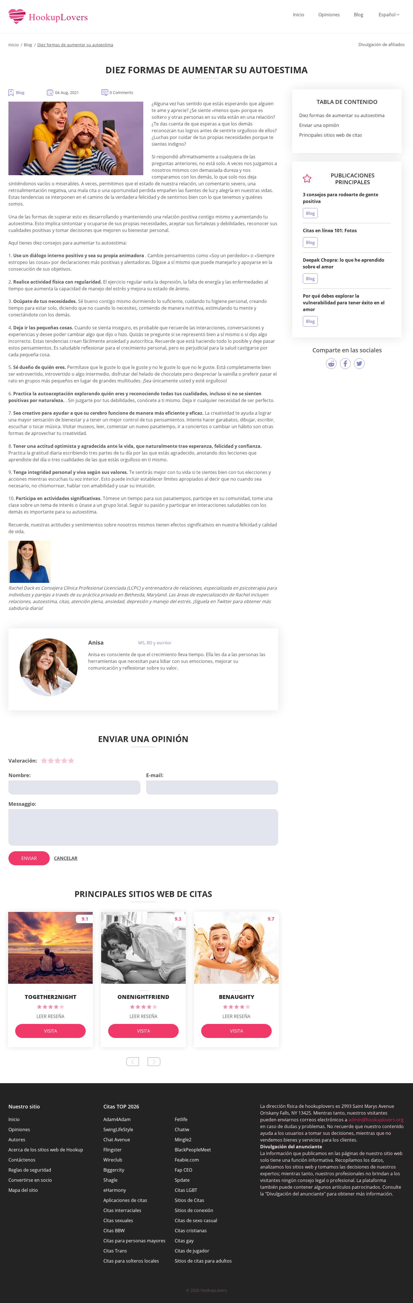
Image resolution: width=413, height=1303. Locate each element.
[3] (58, 760)
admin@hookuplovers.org (375, 1120)
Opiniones (329, 15)
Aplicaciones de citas (125, 1200)
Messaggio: (22, 803)
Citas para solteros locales (131, 1261)
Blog (358, 15)
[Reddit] (331, 363)
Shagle (110, 1180)
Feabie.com (187, 1160)
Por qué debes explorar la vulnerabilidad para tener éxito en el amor (344, 302)
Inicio (298, 15)
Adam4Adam (117, 1119)
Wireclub (112, 1160)
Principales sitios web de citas (330, 135)
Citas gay (184, 1241)
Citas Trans (115, 1251)
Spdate (182, 1180)
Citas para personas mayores (134, 1241)
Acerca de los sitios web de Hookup (45, 1150)
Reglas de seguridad (29, 1170)
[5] (71, 760)
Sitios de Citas (189, 1200)
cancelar (66, 858)
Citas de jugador (192, 1251)
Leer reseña (50, 1016)
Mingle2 (183, 1140)
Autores (16, 1140)
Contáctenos (21, 1160)
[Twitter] (359, 363)
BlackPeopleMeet (193, 1150)
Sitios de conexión (194, 1210)
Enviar (29, 858)
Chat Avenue (116, 1140)
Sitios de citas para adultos (203, 1261)
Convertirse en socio (30, 1180)
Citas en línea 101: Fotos (330, 230)
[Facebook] (345, 363)
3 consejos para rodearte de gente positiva (340, 197)
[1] (44, 760)
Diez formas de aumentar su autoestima (342, 115)
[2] (51, 760)
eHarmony (114, 1190)
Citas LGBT (186, 1190)
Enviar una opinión (319, 125)
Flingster (112, 1150)
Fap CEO (183, 1170)
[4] (64, 760)
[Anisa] (49, 667)
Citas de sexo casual (196, 1220)
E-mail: (155, 775)
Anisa (96, 642)
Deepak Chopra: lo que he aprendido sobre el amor (343, 263)
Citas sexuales (118, 1220)
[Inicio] (48, 17)
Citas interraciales (122, 1210)
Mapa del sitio (23, 1190)
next (154, 1061)
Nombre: (19, 775)
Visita (50, 1031)
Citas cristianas (191, 1230)
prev (132, 1061)
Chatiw (182, 1129)
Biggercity (113, 1170)
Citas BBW (114, 1230)
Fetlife (181, 1119)
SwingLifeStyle (118, 1129)
